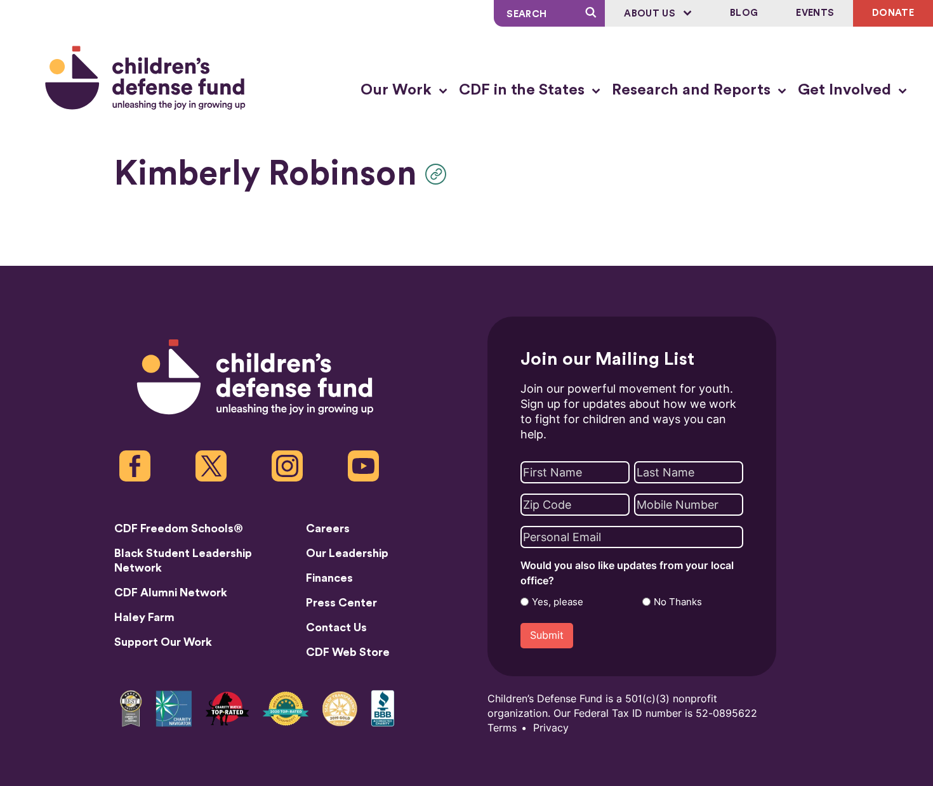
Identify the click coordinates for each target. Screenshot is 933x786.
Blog (744, 13)
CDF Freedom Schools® (178, 528)
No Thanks (678, 602)
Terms (502, 728)
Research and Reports (693, 90)
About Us (651, 13)
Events (815, 13)
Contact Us (336, 627)
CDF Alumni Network (170, 592)
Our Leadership (347, 553)
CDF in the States (523, 90)
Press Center (341, 602)
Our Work (398, 90)
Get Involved (846, 90)
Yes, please (557, 602)
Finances (329, 578)
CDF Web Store (348, 652)
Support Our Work (163, 642)
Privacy (551, 728)
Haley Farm (144, 617)
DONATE (893, 13)
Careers (328, 528)
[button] (439, 174)
